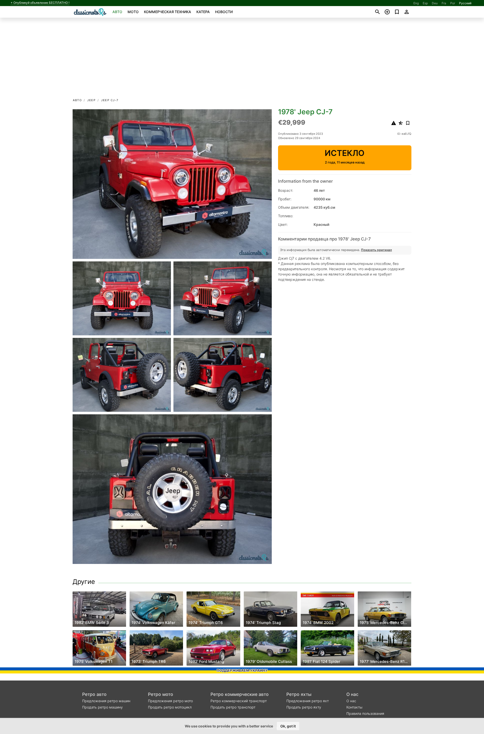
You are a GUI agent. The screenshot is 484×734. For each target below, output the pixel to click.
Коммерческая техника (167, 12)
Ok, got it (288, 726)
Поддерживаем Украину (242, 670)
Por (452, 3)
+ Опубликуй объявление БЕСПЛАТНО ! (40, 3)
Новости (224, 12)
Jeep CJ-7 (109, 100)
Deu (435, 3)
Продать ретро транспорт (232, 707)
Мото (133, 12)
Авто (117, 12)
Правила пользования (365, 713)
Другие (84, 581)
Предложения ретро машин (106, 701)
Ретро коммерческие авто (239, 694)
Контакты (354, 707)
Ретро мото (160, 694)
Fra (444, 3)
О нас (352, 694)
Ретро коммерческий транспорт (238, 701)
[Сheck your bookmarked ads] (397, 12)
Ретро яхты (299, 694)
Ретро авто (94, 694)
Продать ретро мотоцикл (170, 707)
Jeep (91, 100)
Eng (416, 3)
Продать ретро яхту (303, 707)
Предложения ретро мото (170, 701)
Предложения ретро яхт (307, 701)
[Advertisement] (242, 59)
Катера (203, 12)
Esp (425, 3)
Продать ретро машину (102, 707)
